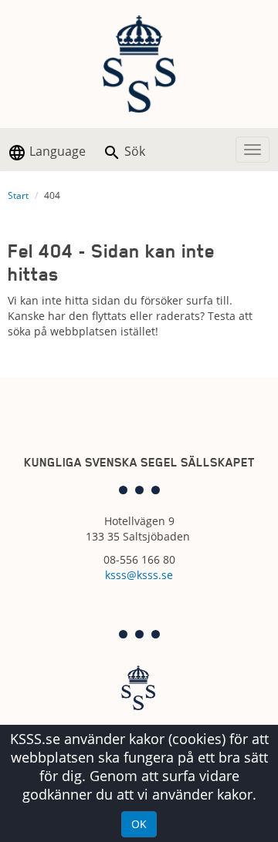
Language (56, 151)
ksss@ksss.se (139, 575)
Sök (133, 151)
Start (18, 195)
